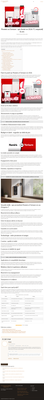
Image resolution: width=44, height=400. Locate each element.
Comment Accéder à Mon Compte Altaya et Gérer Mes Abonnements (13, 371)
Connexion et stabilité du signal (7, 65)
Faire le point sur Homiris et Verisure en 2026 (8, 50)
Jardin (12, 351)
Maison (10, 351)
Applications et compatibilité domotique (8, 66)
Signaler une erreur (16, 358)
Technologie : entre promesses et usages (7, 63)
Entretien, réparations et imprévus (7, 58)
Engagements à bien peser (6, 57)
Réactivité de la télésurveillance (7, 60)
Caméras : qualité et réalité (6, 64)
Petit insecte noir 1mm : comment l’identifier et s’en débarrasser (13, 368)
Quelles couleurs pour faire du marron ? (9, 329)
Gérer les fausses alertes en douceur (8, 61)
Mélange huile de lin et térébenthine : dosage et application (12, 379)
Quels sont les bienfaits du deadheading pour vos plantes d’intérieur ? (14, 332)
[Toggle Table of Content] (21, 49)
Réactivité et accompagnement (7, 68)
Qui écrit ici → (10, 358)
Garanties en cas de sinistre (6, 62)
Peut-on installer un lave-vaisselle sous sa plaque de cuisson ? (12, 374)
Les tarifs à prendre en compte (7, 56)
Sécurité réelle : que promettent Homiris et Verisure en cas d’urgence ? (12, 59)
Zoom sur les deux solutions (6, 52)
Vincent (9, 342)
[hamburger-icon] (33, 1)
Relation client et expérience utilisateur (7, 67)
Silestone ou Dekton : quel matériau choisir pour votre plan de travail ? (14, 331)
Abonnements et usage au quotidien (8, 53)
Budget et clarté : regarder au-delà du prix (8, 55)
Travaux (16, 351)
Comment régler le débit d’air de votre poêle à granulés (12, 330)
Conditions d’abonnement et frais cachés (8, 54)
